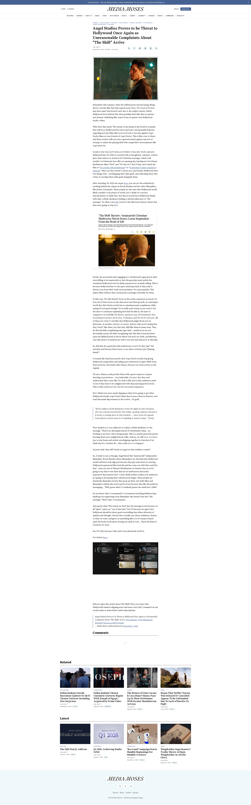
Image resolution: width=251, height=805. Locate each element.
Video (105, 15)
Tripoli (141, 798)
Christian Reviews (99, 24)
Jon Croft (96, 47)
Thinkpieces (98, 690)
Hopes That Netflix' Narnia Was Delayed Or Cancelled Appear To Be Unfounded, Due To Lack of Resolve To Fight (175, 699)
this (117, 202)
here (126, 183)
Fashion (151, 15)
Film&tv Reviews (136, 23)
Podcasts (180, 15)
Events (160, 15)
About (122, 792)
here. (105, 537)
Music (97, 15)
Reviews (79, 15)
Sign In (176, 9)
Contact (128, 792)
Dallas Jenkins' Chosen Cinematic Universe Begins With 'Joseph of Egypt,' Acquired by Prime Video (108, 697)
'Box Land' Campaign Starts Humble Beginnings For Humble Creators (142, 752)
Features (70, 15)
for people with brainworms (112, 167)
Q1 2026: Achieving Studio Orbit (108, 751)
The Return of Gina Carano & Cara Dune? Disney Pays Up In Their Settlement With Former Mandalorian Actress (142, 699)
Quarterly (97, 746)
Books (124, 15)
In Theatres (148, 23)
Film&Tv (95, 23)
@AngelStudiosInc (145, 620)
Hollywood (123, 23)
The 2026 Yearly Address (73, 749)
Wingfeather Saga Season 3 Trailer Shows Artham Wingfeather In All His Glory (175, 753)
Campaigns (170, 15)
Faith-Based (114, 15)
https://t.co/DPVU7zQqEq (113, 623)
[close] (248, 2)
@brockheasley (131, 620)
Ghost (135, 798)
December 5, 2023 (131, 626)
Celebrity (141, 15)
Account (135, 792)
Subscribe (185, 9)
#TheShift (99, 623)
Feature (114, 23)
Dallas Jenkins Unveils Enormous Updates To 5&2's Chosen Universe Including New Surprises (75, 697)
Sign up (115, 792)
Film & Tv (88, 15)
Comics (132, 15)
